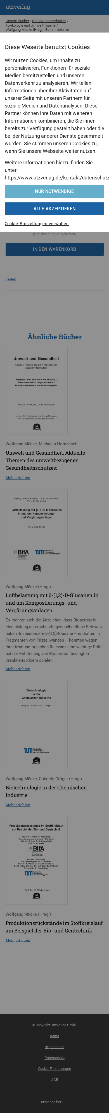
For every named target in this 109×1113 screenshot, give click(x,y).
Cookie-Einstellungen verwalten (37, 223)
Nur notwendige (54, 191)
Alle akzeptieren (55, 208)
